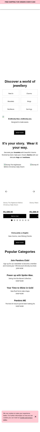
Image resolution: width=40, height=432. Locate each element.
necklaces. (26, 157)
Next (34, 191)
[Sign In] (8, 6)
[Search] (31, 6)
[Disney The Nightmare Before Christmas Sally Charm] (14, 177)
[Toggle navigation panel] (3, 6)
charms (29, 155)
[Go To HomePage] (20, 6)
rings (17, 157)
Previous (6, 191)
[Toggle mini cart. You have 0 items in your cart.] (36, 6)
